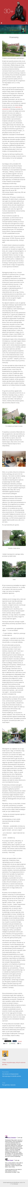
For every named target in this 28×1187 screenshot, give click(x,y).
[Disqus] (14, 1109)
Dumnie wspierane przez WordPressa (11, 1182)
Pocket (20, 1041)
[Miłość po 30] (14, 12)
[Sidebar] (1, 22)
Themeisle (16, 1184)
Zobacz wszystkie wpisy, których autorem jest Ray (13, 1063)
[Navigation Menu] (26, 22)
